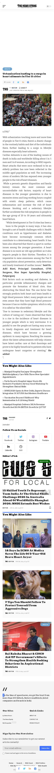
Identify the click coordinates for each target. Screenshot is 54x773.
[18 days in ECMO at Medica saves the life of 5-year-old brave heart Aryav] (27, 533)
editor (14, 87)
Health (7, 69)
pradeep (12, 417)
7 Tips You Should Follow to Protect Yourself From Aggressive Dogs (25, 605)
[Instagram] (33, 438)
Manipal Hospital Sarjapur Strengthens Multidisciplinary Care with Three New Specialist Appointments (26, 374)
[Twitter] (21, 438)
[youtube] (45, 438)
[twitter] (49, 418)
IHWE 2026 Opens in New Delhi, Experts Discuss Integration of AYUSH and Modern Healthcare (26, 392)
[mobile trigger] (5, 6)
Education (44, 461)
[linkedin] (8, 448)
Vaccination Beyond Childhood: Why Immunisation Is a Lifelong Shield (21, 399)
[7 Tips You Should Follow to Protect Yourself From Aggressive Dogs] (27, 584)
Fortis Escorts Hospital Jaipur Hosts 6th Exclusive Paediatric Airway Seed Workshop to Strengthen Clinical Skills (25, 384)
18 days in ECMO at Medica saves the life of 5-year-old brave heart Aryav (25, 554)
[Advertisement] (27, 37)
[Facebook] (47, 418)
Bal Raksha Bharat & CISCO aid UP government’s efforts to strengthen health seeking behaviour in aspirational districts (26, 660)
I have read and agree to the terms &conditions (20, 753)
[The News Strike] (27, 6)
